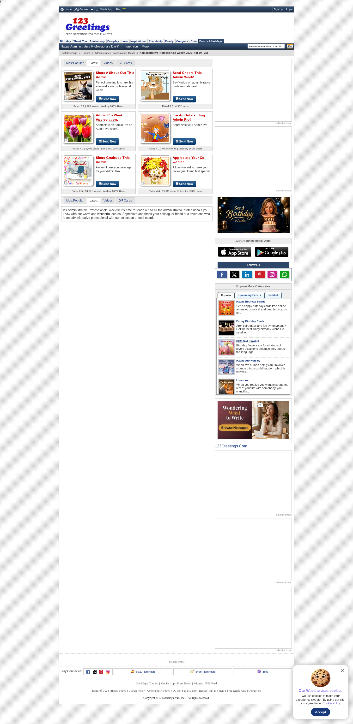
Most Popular (75, 63)
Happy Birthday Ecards (250, 301)
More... (147, 46)
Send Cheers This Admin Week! (187, 75)
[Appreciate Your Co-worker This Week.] (155, 170)
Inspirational (138, 41)
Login (289, 9)
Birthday (65, 41)
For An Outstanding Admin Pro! (189, 117)
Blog (118, 9)
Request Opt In (207, 690)
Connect (84, 9)
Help (221, 690)
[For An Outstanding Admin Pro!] (155, 128)
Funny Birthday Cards (250, 321)
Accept (320, 712)
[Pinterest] (101, 672)
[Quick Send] (66, 98)
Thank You (80, 41)
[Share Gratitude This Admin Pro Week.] (78, 170)
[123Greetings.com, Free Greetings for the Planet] (89, 25)
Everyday (113, 41)
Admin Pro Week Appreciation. (109, 117)
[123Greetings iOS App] (234, 252)
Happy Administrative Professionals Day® (90, 46)
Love (125, 41)
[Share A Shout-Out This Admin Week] (78, 85)
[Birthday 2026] (254, 214)
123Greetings (69, 53)
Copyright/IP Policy (158, 690)
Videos (108, 63)
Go (290, 46)
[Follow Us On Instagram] (272, 274)
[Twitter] (95, 672)
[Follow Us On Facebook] (222, 274)
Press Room (184, 683)
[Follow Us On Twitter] (234, 274)
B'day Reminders (146, 671)
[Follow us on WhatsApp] (284, 274)
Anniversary (97, 41)
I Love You (243, 380)
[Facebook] (88, 672)
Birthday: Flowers (247, 340)
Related (273, 295)
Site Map (141, 683)
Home (68, 9)
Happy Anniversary (248, 360)
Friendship (156, 41)
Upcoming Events (249, 295)
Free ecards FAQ (236, 690)
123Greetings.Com (231, 446)
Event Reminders (205, 671)
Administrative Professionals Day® (115, 53)
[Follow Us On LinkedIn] (247, 274)
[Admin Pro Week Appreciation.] (78, 128)
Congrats (182, 41)
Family (169, 41)
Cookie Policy (137, 690)
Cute (194, 41)
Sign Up (278, 9)
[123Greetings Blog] (253, 420)
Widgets (198, 683)
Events (86, 53)
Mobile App (106, 9)
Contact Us (255, 690)
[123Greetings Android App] (271, 252)
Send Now (109, 99)
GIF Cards (125, 63)
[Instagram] (108, 672)
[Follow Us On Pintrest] (260, 274)
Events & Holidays (210, 41)
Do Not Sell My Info (185, 690)
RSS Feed (211, 683)
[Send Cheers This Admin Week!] (155, 85)
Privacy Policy (118, 690)
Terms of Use (99, 690)
